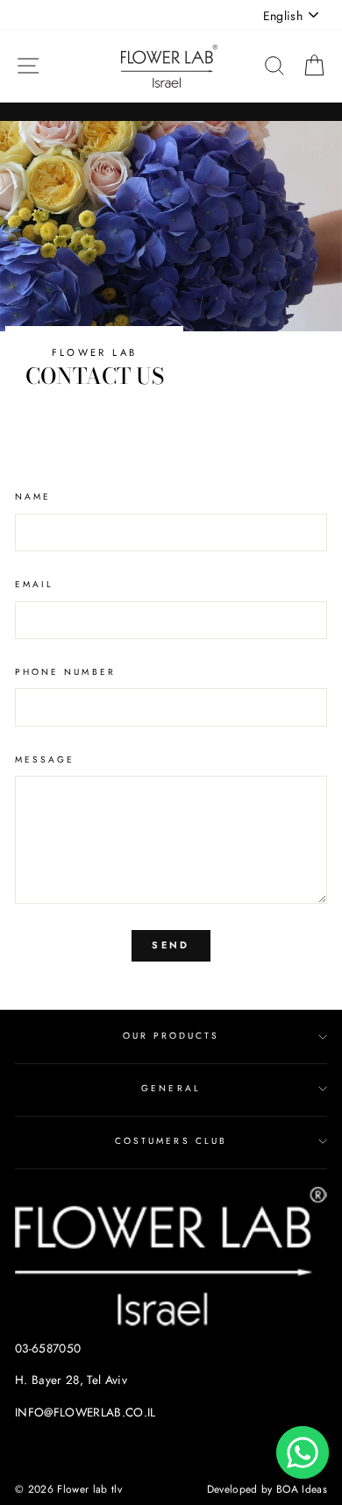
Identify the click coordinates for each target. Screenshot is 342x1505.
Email (34, 584)
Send (170, 945)
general (170, 1088)
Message (45, 759)
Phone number (65, 671)
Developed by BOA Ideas (267, 1489)
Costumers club (171, 1140)
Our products (171, 1035)
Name (33, 496)
